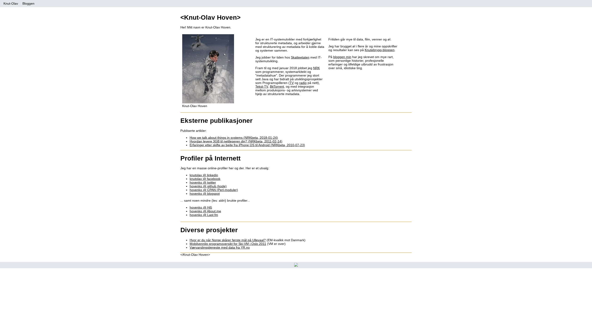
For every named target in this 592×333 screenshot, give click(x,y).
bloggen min (342, 57)
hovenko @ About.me (205, 211)
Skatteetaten (300, 57)
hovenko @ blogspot (205, 193)
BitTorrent (277, 86)
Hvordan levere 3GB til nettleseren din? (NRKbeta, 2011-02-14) (236, 141)
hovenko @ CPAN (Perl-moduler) (214, 190)
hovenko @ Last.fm (204, 215)
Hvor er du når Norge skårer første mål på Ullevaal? (228, 240)
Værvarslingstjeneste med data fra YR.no (220, 247)
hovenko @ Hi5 (201, 207)
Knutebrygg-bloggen (380, 50)
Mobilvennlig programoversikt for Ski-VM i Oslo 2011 (228, 244)
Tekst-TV (261, 86)
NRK (316, 68)
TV (292, 83)
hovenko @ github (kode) (208, 186)
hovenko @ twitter (203, 182)
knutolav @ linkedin (204, 175)
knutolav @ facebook (205, 179)
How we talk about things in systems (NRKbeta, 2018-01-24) (234, 137)
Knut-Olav (10, 3)
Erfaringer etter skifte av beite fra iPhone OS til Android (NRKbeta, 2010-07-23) (247, 145)
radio (303, 83)
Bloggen (28, 3)
